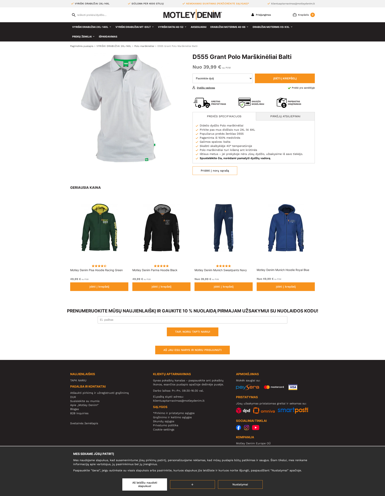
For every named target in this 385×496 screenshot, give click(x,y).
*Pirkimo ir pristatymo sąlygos (174, 413)
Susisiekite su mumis (84, 401)
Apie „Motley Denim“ (84, 405)
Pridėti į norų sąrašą (215, 170)
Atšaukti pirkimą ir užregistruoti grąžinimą (99, 392)
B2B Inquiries (79, 413)
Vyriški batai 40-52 (170, 26)
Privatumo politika (165, 425)
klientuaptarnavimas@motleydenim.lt (293, 3)
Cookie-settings (163, 429)
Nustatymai (240, 484)
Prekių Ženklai (82, 36)
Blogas (74, 409)
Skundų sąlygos (163, 421)
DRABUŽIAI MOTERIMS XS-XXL (271, 26)
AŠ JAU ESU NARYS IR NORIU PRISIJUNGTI (192, 350)
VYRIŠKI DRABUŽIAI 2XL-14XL (90, 26)
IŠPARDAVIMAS (108, 36)
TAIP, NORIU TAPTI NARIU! (192, 331)
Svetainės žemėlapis (84, 423)
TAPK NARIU (78, 380)
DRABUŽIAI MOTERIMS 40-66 (227, 26)
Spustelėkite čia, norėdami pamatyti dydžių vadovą (235, 158)
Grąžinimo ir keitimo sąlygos (172, 417)
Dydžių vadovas (206, 87)
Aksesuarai (198, 26)
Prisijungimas (263, 14)
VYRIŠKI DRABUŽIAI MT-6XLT (133, 26)
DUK (73, 397)
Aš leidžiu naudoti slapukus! (144, 484)
